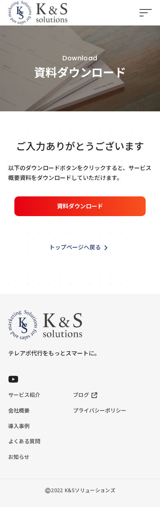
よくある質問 (24, 441)
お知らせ (19, 457)
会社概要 (19, 410)
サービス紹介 (24, 395)
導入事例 (19, 426)
